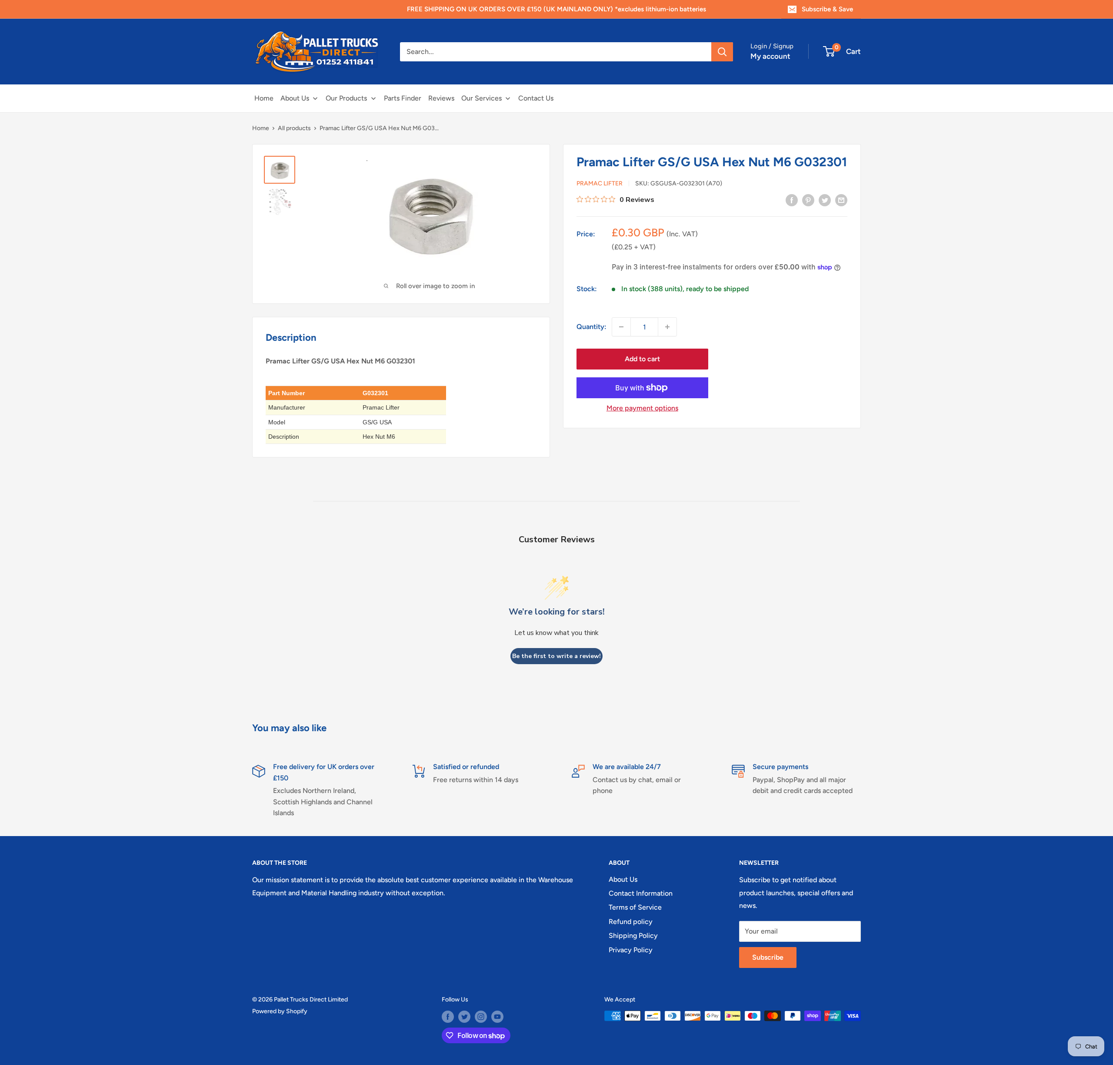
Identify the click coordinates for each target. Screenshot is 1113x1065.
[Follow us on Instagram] (481, 1017)
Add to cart (642, 359)
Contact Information (641, 893)
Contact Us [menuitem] (535, 98)
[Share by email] (841, 199)
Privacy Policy (631, 950)
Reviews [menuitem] (441, 98)
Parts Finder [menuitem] (402, 98)
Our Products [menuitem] (346, 98)
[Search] (722, 51)
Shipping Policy (633, 935)
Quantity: (591, 327)
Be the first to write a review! (556, 656)
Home (260, 128)
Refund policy (631, 921)
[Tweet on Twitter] (825, 199)
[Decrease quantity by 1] (621, 327)
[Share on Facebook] (792, 199)
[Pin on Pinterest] (808, 199)
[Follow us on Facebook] (448, 1017)
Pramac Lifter (599, 184)
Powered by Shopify (279, 1011)
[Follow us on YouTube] (497, 1017)
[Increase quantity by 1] (667, 327)
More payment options (642, 408)
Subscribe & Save (827, 9)
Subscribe (767, 957)
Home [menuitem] (263, 98)
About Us (623, 879)
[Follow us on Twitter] (464, 1017)
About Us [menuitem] (294, 98)
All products (294, 128)
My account (770, 56)
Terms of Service (635, 907)
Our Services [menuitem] (481, 98)
